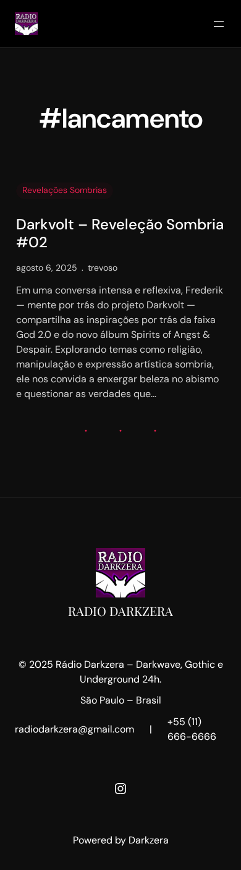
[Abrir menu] (218, 24)
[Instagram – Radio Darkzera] (120, 788)
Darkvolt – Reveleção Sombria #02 (120, 234)
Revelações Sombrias (64, 189)
